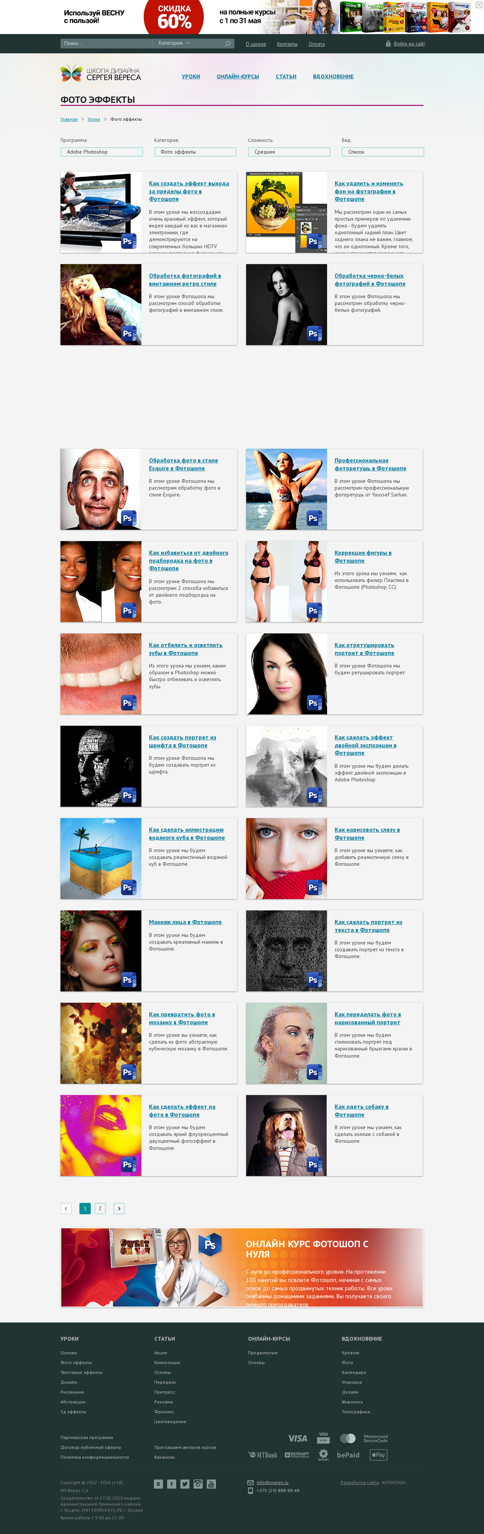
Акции (160, 1352)
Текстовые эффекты (81, 1372)
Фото (347, 1362)
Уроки (191, 76)
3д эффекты (73, 1411)
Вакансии (164, 1457)
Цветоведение (170, 1421)
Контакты (287, 43)
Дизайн (68, 1382)
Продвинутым (263, 1352)
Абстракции (72, 1402)
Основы (68, 1352)
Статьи (286, 76)
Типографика (356, 1411)
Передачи (165, 1382)
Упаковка (352, 1382)
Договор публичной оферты (90, 1447)
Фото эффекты (76, 1362)
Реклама (163, 1402)
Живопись (352, 1402)
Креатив (351, 1352)
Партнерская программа (86, 1437)
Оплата (317, 43)
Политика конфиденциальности (94, 1457)
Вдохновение (333, 76)
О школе (256, 43)
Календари (354, 1372)
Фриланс (164, 1411)
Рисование (72, 1392)
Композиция (167, 1362)
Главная (69, 119)
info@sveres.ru (273, 1482)
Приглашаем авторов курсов (185, 1447)
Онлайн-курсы (238, 76)
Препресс (164, 1392)
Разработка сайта (360, 1482)
